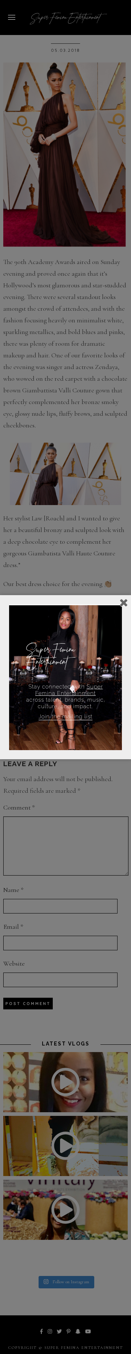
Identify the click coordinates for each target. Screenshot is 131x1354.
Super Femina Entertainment (69, 690)
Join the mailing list (65, 716)
